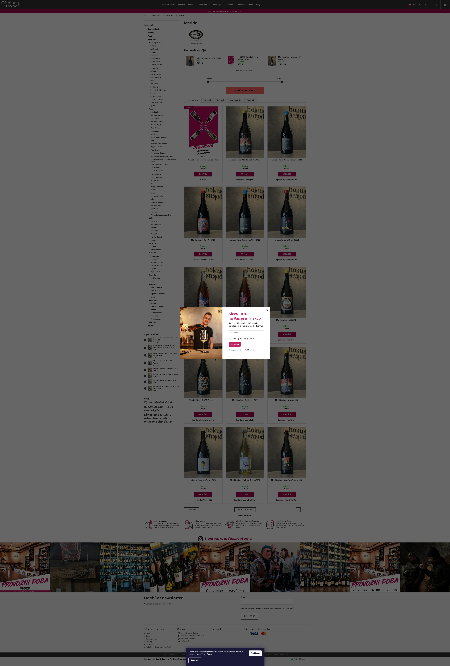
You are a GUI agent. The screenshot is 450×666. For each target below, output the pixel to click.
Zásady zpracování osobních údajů (241, 350)
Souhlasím (255, 653)
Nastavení (194, 660)
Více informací (207, 654)
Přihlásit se (234, 344)
